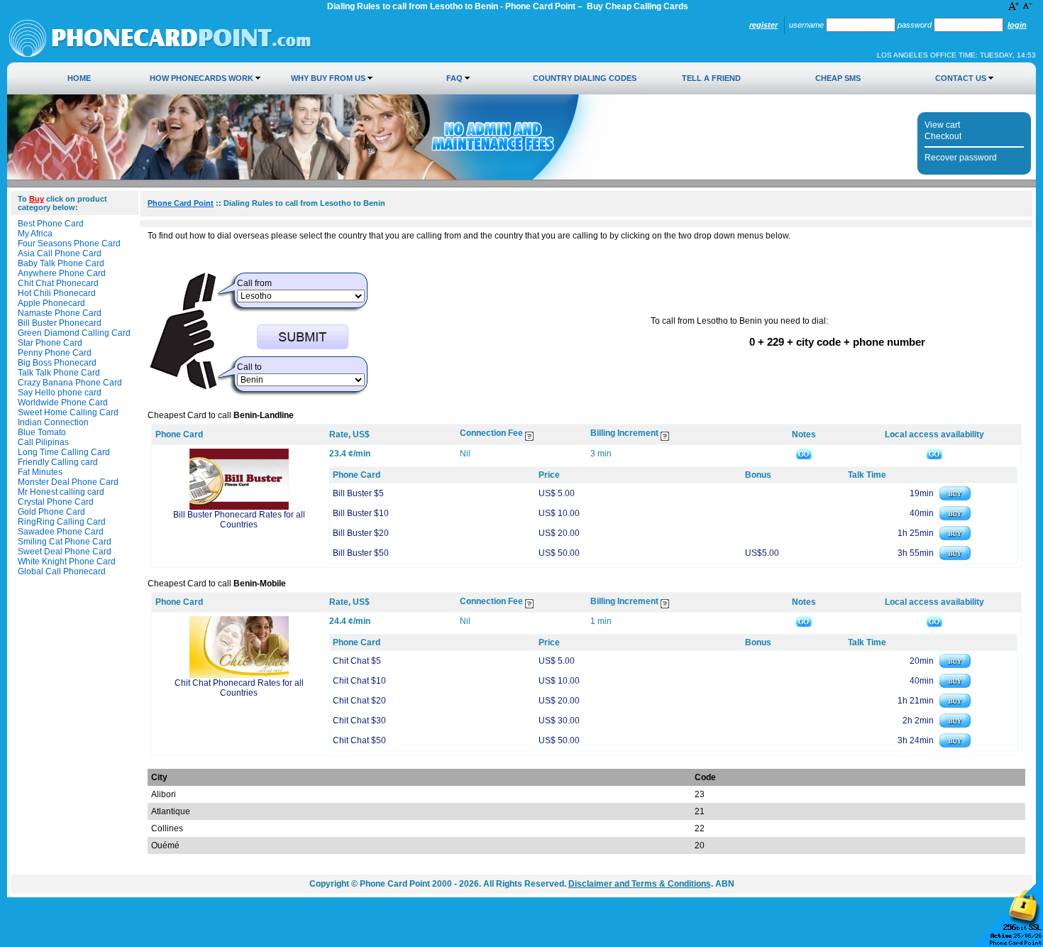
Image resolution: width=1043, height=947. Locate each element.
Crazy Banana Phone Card (70, 383)
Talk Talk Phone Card (59, 373)
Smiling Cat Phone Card (64, 542)
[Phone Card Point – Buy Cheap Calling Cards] (160, 55)
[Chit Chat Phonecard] (239, 675)
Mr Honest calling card (61, 492)
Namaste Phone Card (59, 313)
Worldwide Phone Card (63, 402)
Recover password (961, 158)
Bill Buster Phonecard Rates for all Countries (239, 520)
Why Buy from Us (328, 78)
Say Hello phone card (59, 393)
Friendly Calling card (58, 462)
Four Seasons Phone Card (69, 243)
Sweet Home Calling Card (68, 412)
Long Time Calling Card (64, 452)
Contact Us (960, 78)
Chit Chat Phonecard (58, 283)
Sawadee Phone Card (61, 532)
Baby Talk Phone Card (61, 263)
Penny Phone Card (55, 353)
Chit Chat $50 (359, 740)
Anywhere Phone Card (62, 273)
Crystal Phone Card (56, 502)
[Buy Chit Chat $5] (955, 665)
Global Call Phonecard (62, 571)
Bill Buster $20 (361, 533)
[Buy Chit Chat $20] (955, 705)
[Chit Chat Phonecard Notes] (804, 621)
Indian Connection (53, 422)
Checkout (943, 136)
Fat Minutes (40, 472)
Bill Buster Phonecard (59, 323)
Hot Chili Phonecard (57, 293)
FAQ (454, 78)
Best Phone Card (51, 224)
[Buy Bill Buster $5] (955, 498)
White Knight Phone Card (67, 561)
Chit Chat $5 (357, 661)
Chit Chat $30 (359, 721)
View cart (942, 125)
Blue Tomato (42, 432)
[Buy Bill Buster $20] (955, 537)
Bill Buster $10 (361, 513)
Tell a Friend (711, 78)
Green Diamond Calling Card (74, 333)
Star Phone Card (50, 343)
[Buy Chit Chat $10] (955, 685)
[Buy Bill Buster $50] (955, 557)
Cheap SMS (838, 78)
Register (763, 25)
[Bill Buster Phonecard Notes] (804, 454)
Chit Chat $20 (359, 701)
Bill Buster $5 (358, 493)
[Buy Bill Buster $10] (955, 517)
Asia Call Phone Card (59, 253)
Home (79, 78)
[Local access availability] (934, 454)
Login (1017, 25)
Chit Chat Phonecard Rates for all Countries (239, 688)
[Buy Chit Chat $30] (955, 725)
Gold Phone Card (51, 512)
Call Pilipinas (43, 442)
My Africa (35, 234)
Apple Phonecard (51, 303)
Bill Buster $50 (361, 553)
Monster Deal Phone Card (68, 482)
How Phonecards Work (201, 78)
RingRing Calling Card (62, 522)
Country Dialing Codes (584, 78)
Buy (36, 199)
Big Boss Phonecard (57, 363)
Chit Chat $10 (359, 681)
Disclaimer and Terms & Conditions (639, 884)
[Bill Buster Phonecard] (239, 507)
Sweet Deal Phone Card (64, 552)
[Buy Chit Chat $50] (955, 745)
